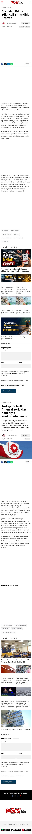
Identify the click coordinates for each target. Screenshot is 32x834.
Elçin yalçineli (15, 230)
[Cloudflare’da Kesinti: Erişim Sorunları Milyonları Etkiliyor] (8, 670)
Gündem (21, 26)
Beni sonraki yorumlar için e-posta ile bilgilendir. (14, 380)
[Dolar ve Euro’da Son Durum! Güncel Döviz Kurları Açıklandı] (23, 302)
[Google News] (28, 65)
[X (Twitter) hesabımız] (15, 796)
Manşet (28, 26)
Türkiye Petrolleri (17, 629)
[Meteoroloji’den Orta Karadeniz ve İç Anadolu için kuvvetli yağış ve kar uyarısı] (23, 693)
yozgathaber (18, 238)
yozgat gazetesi (7, 238)
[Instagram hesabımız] (17, 796)
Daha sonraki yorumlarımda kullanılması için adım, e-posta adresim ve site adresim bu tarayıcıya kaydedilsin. (16, 373)
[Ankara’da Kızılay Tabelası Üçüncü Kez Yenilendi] (16, 718)
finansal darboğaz (21, 625)
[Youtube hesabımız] (20, 796)
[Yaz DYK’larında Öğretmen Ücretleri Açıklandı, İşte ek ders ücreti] (16, 326)
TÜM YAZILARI (26, 23)
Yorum (3, 351)
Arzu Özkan (6, 230)
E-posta (19, 362)
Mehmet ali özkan (7, 234)
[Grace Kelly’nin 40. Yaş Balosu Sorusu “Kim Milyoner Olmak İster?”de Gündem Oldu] (8, 693)
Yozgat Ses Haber (11, 23)
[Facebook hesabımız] (12, 796)
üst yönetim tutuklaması (9, 632)
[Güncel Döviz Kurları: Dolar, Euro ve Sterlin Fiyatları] (8, 302)
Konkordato (6, 629)
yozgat (17, 234)
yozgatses (5, 241)
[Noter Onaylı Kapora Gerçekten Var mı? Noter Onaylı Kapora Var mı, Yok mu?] (8, 279)
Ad (2, 362)
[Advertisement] (16, 85)
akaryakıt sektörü (7, 625)
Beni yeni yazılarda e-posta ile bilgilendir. (12, 385)
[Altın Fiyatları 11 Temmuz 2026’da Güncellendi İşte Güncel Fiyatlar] (23, 279)
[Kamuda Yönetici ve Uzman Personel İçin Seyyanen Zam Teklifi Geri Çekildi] (16, 649)
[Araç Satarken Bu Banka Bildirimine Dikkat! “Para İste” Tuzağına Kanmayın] (16, 258)
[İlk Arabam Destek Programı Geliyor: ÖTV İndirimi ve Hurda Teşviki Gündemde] (23, 670)
